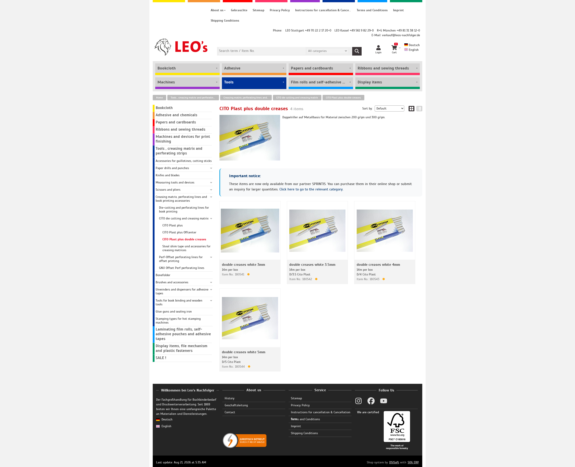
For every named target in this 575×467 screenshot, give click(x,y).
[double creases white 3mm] (250, 230)
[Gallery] (411, 108)
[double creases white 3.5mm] (317, 230)
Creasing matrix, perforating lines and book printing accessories (247, 97)
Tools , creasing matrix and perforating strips (195, 97)
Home (159, 97)
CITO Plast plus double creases (343, 97)
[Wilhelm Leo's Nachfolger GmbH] (181, 47)
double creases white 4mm (378, 264)
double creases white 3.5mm (312, 264)
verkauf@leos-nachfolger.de (401, 35)
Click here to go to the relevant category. (311, 189)
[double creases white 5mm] (250, 318)
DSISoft (394, 462)
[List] (419, 108)
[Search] (357, 51)
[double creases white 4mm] (385, 230)
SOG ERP (413, 462)
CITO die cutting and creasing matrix (297, 97)
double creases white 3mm (243, 264)
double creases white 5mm (243, 352)
